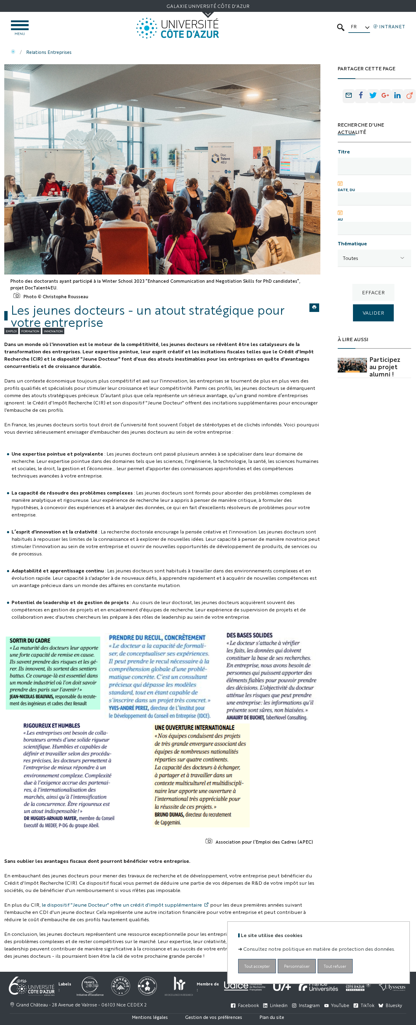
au (340, 219)
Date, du (346, 189)
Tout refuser (335, 966)
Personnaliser (297, 966)
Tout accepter (257, 966)
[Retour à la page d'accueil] (177, 28)
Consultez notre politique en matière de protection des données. (319, 949)
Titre (344, 151)
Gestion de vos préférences (213, 1017)
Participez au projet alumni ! (384, 366)
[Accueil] (13, 52)
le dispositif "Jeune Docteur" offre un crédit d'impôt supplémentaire (122, 904)
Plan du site (271, 1017)
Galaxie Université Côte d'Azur (208, 6)
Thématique (352, 243)
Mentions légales (150, 1017)
